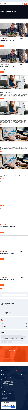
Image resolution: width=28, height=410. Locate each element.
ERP (2, 338)
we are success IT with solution (7, 145)
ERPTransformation (12, 338)
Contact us (20, 379)
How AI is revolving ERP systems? (9, 312)
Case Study (3, 323)
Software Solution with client (7, 199)
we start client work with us (7, 92)
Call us (3, 369)
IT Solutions (12, 340)
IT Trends (17, 340)
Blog (19, 380)
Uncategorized (4, 326)
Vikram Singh (2, 38)
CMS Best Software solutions (7, 40)
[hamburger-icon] (23, 3)
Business (3, 322)
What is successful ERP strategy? (9, 303)
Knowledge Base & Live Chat (7, 253)
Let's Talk (25, 3)
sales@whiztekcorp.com (21, 370)
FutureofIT (17, 338)
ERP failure (6, 338)
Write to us (19, 369)
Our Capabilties (21, 376)
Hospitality (3, 340)
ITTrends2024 (21, 340)
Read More (2, 98)
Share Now (21, 38)
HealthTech (21, 338)
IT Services (8, 340)
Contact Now (13, 356)
